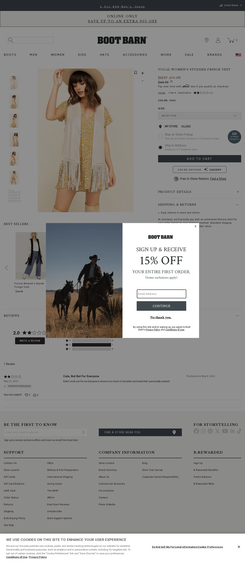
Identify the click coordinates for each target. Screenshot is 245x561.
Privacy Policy (38, 557)
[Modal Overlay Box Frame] (122, 280)
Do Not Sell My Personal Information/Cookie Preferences (187, 546)
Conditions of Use (16, 557)
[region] (122, 547)
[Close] (239, 547)
